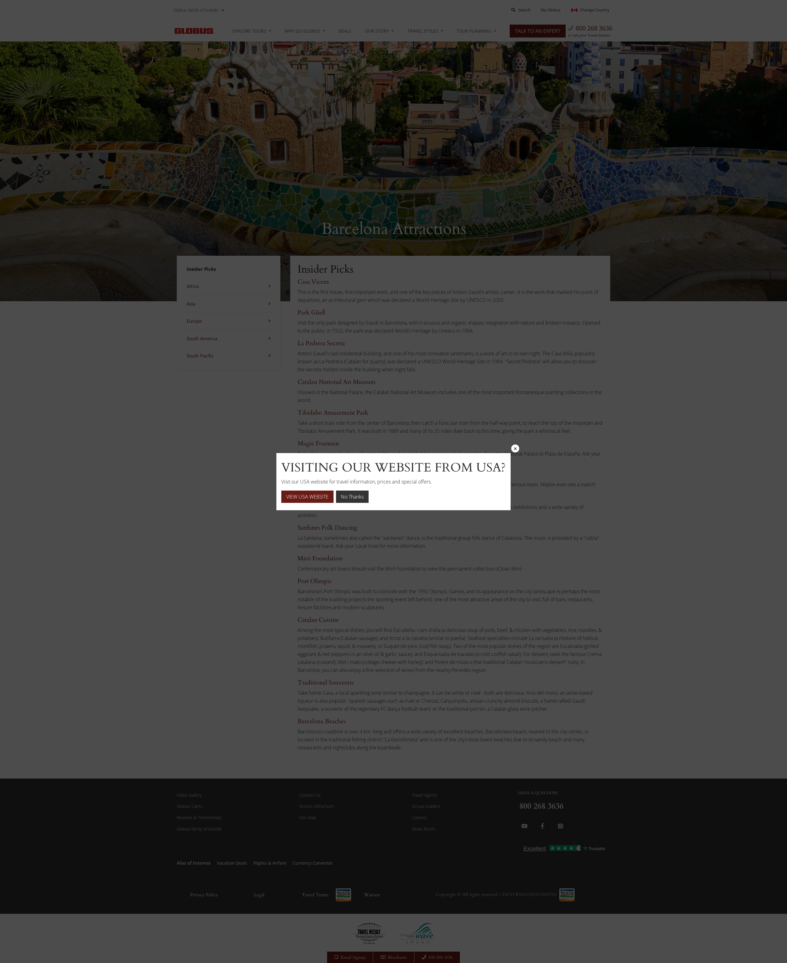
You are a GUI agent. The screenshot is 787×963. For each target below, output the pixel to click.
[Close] (515, 448)
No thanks (352, 496)
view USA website (307, 496)
